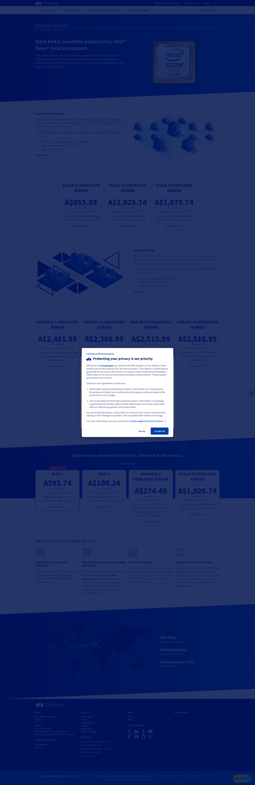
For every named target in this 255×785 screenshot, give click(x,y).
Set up (141, 431)
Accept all (160, 431)
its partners (107, 365)
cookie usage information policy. (146, 421)
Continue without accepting (100, 353)
